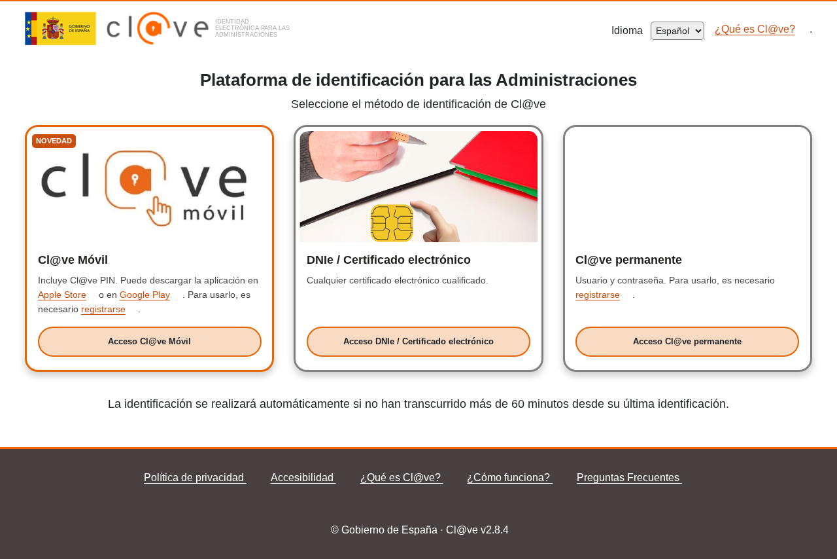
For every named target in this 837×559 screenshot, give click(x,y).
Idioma (631, 30)
